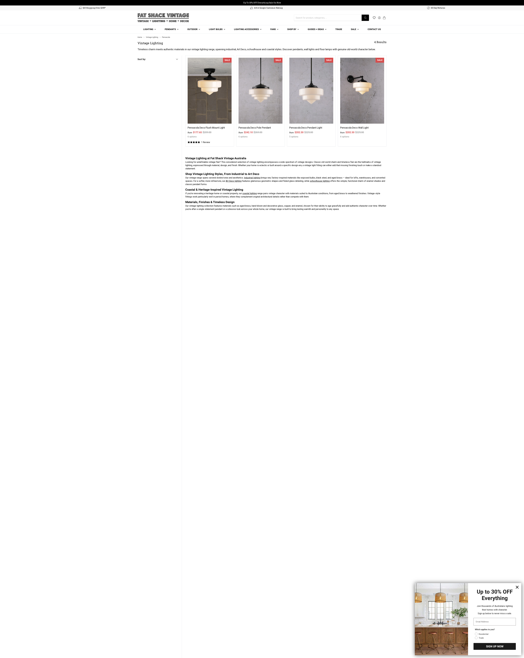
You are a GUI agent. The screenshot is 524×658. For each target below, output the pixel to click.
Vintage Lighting (152, 37)
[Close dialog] (517, 587)
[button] (384, 18)
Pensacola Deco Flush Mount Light (206, 127)
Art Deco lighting (234, 181)
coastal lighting (249, 193)
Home (140, 37)
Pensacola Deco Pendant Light (305, 127)
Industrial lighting (252, 177)
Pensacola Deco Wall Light (354, 127)
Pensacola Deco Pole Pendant (255, 127)
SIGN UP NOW (494, 646)
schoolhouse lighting (320, 181)
